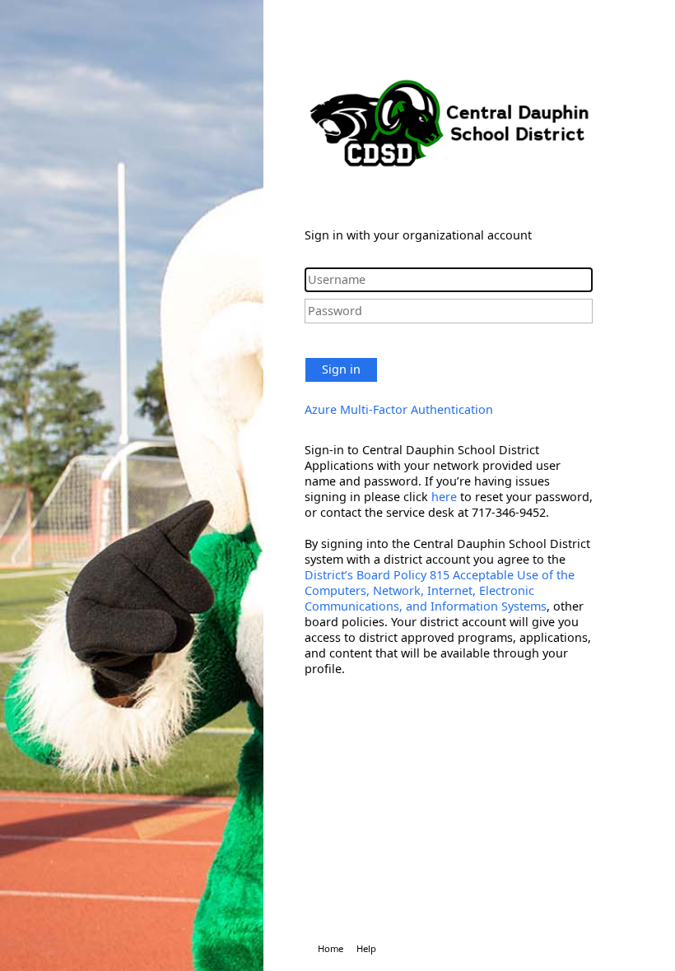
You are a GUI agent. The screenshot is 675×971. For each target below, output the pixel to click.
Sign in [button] (341, 369)
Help (366, 948)
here (444, 496)
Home (330, 948)
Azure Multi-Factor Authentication (399, 409)
